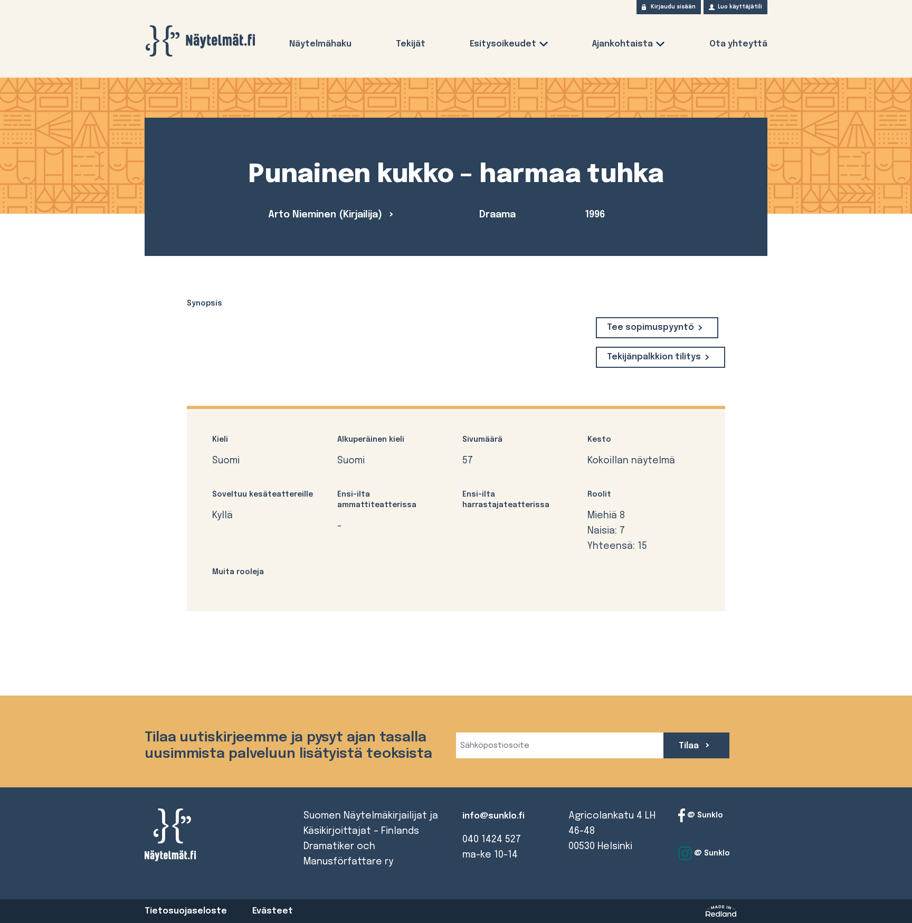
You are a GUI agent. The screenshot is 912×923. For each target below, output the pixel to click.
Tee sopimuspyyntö (650, 327)
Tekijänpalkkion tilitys (654, 357)
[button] (543, 46)
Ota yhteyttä (738, 44)
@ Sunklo (704, 815)
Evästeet (272, 911)
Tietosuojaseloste (186, 911)
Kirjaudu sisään (673, 6)
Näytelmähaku (320, 44)
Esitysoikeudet (503, 44)
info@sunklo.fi (493, 816)
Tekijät (410, 44)
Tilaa (690, 745)
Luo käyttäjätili (740, 6)
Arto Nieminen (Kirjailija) (326, 215)
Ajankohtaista (622, 44)
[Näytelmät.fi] (200, 40)
